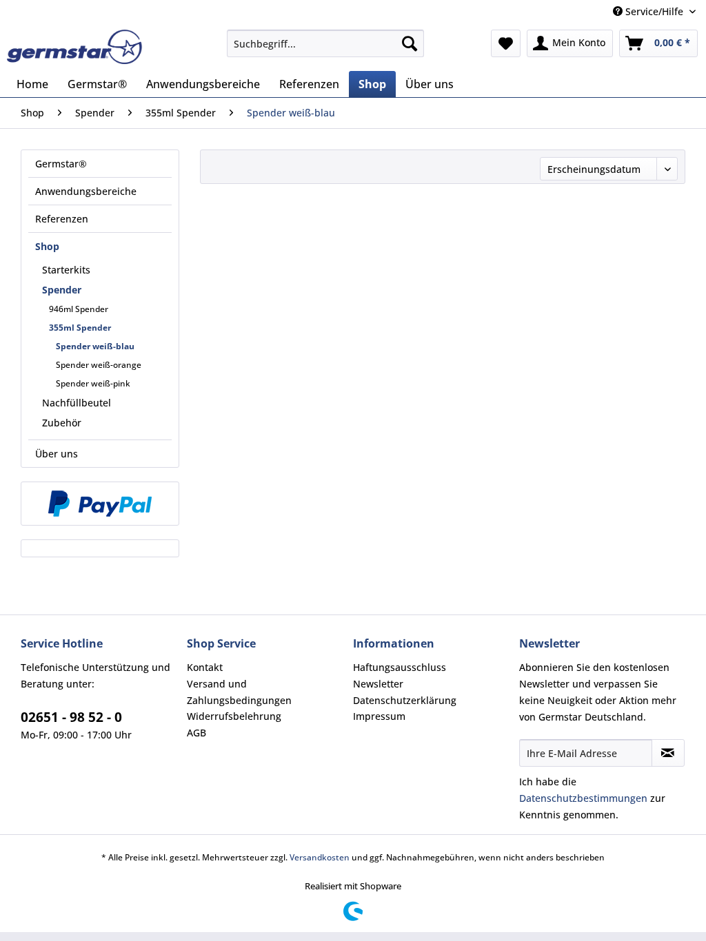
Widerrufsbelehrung (234, 716)
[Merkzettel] (506, 43)
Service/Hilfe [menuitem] (654, 11)
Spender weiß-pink (93, 383)
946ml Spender (78, 309)
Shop (47, 246)
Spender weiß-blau (95, 346)
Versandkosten (320, 857)
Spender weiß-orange (98, 365)
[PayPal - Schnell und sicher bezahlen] (100, 503)
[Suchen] (409, 43)
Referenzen (61, 218)
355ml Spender (80, 327)
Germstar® (61, 163)
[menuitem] (326, 43)
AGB (196, 732)
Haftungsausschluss (399, 667)
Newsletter (378, 683)
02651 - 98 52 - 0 (71, 717)
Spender (61, 289)
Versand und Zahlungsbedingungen (239, 692)
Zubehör (61, 422)
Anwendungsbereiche (86, 191)
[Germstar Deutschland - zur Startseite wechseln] (75, 47)
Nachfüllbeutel (76, 402)
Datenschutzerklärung (404, 700)
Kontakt (205, 667)
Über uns (56, 453)
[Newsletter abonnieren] (668, 753)
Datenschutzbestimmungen (583, 798)
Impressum (379, 716)
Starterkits (66, 269)
